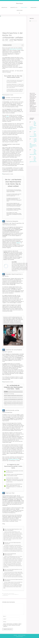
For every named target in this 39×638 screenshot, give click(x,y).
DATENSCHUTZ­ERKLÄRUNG (21, 635)
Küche (7, 116)
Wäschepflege (4, 7)
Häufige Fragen (19, 10)
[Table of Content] (22, 45)
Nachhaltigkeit (33, 7)
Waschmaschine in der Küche (16, 49)
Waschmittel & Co (13, 7)
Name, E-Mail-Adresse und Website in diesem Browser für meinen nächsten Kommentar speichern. (12, 625)
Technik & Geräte (24, 7)
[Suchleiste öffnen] (19, 13)
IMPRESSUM (15, 635)
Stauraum (19, 242)
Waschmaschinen (11, 593)
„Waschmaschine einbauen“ (13, 459)
